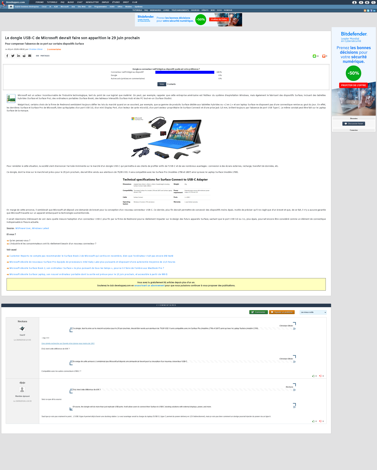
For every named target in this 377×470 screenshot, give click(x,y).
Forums (39, 2)
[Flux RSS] (365, 10)
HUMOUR (228, 10)
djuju (22, 382)
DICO (219, 10)
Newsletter (92, 2)
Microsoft (64, 7)
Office (120, 7)
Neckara (22, 321)
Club (134, 2)
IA (50, 7)
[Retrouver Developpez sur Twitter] (368, 10)
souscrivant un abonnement (149, 285)
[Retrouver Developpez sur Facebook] (371, 10)
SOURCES (195, 10)
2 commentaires (54, 49)
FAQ (62, 2)
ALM (56, 7)
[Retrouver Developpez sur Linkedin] (374, 10)
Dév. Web (82, 7)
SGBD (112, 7)
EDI (90, 7)
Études (116, 2)
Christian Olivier (36, 49)
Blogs (70, 2)
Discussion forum (355, 124)
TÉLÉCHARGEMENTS (180, 10)
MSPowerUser (23, 228)
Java (73, 7)
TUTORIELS (137, 10)
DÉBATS (205, 10)
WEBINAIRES (155, 10)
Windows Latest (40, 228)
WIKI (213, 10)
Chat (79, 2)
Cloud (44, 7)
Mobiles (128, 7)
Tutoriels (52, 2)
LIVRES (166, 10)
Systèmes (139, 7)
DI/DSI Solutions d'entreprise (27, 7)
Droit (126, 2)
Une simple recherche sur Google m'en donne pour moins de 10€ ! (68, 343)
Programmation (100, 7)
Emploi (105, 2)
